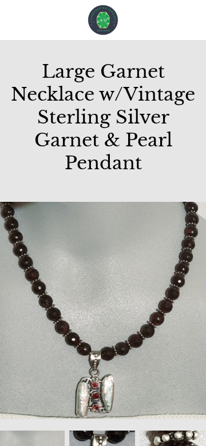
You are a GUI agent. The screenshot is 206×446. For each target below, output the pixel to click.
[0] (191, 20)
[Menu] (17, 20)
